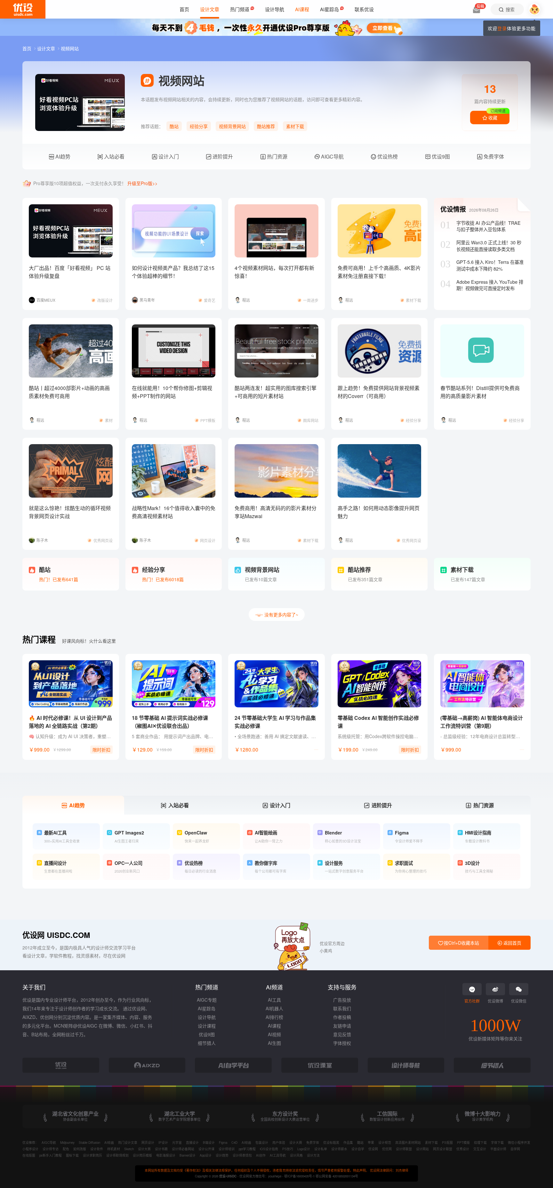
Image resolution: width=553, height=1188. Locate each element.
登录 (502, 28)
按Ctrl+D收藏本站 (461, 943)
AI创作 (261, 1155)
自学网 (515, 1149)
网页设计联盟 (442, 1149)
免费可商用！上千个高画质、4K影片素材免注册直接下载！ (379, 272)
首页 (27, 48)
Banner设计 (188, 1155)
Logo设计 (303, 1149)
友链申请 (342, 1025)
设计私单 (320, 1149)
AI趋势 (62, 156)
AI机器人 (274, 1008)
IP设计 (163, 1142)
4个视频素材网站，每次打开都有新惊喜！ (274, 272)
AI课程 (274, 1025)
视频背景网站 (232, 126)
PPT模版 (463, 1142)
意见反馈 (342, 1034)
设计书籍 (161, 1149)
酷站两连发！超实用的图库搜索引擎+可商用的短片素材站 (276, 392)
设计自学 (357, 1149)
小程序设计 (30, 1149)
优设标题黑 (331, 1142)
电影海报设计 (165, 1155)
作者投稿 (342, 1017)
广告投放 (342, 1000)
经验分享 (199, 126)
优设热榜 (387, 156)
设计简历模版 (142, 1155)
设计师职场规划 (117, 1155)
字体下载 (497, 1142)
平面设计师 (498, 1149)
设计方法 (313, 1155)
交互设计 (479, 1149)
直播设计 (192, 1142)
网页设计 (147, 1142)
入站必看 (113, 156)
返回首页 (511, 943)
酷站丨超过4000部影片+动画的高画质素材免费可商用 (69, 392)
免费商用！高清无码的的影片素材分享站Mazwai (276, 512)
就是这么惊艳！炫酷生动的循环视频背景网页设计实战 (70, 512)
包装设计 (261, 1142)
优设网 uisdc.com (56, 935)
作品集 (348, 1142)
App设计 (206, 1155)
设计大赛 (295, 1142)
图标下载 (72, 1155)
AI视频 (274, 1034)
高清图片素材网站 (408, 1142)
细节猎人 (207, 1043)
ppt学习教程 (247, 1149)
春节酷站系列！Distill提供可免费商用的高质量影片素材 (480, 392)
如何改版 (79, 1149)
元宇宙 (177, 1142)
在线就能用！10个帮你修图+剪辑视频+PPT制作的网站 (172, 392)
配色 (66, 1149)
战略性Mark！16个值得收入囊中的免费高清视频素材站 (173, 512)
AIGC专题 (207, 1000)
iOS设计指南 (269, 1149)
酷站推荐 (266, 126)
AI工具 (274, 1000)
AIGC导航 (332, 156)
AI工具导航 (278, 1155)
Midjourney (67, 1142)
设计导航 (207, 1017)
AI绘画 (109, 1142)
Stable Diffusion (89, 1142)
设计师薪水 (339, 1149)
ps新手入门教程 (50, 1155)
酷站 (174, 126)
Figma (223, 1142)
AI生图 (274, 1043)
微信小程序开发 (519, 1142)
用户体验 (278, 1142)
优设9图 (440, 156)
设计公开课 (206, 1149)
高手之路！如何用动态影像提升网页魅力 (379, 512)
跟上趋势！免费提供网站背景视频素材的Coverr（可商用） (379, 392)
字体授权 (342, 1043)
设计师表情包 (242, 1155)
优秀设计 (462, 1149)
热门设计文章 (127, 1142)
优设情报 (453, 209)
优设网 (373, 1149)
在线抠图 (28, 1155)
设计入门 (168, 156)
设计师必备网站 (183, 1149)
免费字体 (493, 156)
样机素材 (113, 1149)
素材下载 (295, 126)
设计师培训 (227, 1149)
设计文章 (46, 48)
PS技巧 (287, 1149)
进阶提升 (222, 156)
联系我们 (342, 1008)
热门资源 (276, 156)
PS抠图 (447, 1142)
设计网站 (422, 1149)
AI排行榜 (274, 1017)
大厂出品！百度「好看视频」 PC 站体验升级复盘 (69, 272)
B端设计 (209, 1142)
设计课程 (207, 1025)
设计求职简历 (92, 1155)
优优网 (387, 1149)
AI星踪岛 (206, 1008)
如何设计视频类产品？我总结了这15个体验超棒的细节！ (173, 272)
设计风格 (296, 1155)
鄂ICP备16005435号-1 (300, 1176)
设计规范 (384, 1142)
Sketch (129, 1149)
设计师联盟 (404, 1149)
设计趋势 (222, 1155)
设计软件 (96, 1149)
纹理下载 (480, 1142)
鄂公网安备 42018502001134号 (337, 1176)
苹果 (371, 1142)
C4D (234, 1142)
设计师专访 (51, 1149)
